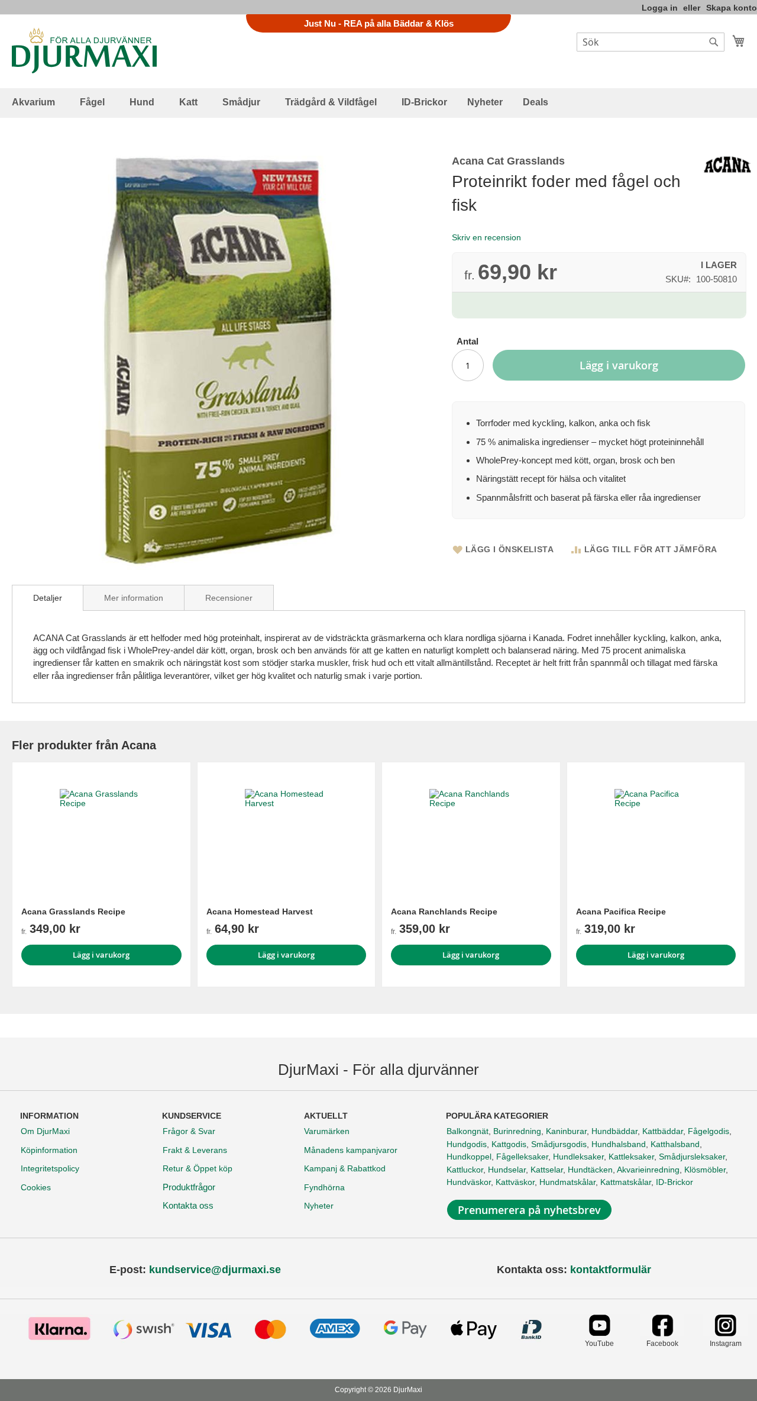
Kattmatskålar (625, 1182)
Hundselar (507, 1169)
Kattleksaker (631, 1156)
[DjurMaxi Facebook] (662, 1333)
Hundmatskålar (567, 1182)
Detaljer (47, 598)
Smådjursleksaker (692, 1156)
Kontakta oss (188, 1205)
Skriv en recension (486, 237)
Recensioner (229, 598)
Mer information (133, 598)
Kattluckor (465, 1169)
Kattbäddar (662, 1131)
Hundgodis (467, 1144)
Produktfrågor (189, 1187)
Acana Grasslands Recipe (73, 911)
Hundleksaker (578, 1156)
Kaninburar (566, 1131)
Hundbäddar (614, 1131)
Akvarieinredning (648, 1169)
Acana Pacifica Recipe (621, 911)
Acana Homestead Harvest (259, 911)
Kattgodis (508, 1144)
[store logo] (84, 50)
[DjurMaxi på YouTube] (599, 1333)
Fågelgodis (708, 1131)
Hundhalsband (618, 1144)
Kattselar (546, 1169)
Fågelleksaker (522, 1156)
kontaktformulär (610, 1270)
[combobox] (650, 42)
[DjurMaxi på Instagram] (725, 1333)
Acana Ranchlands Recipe (444, 911)
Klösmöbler (705, 1169)
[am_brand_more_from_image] (101, 830)
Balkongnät (468, 1131)
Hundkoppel (469, 1156)
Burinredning (517, 1131)
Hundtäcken (590, 1169)
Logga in (660, 7)
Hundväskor (469, 1182)
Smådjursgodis (559, 1144)
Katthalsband (675, 1144)
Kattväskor (515, 1182)
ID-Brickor (674, 1182)
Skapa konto (731, 7)
